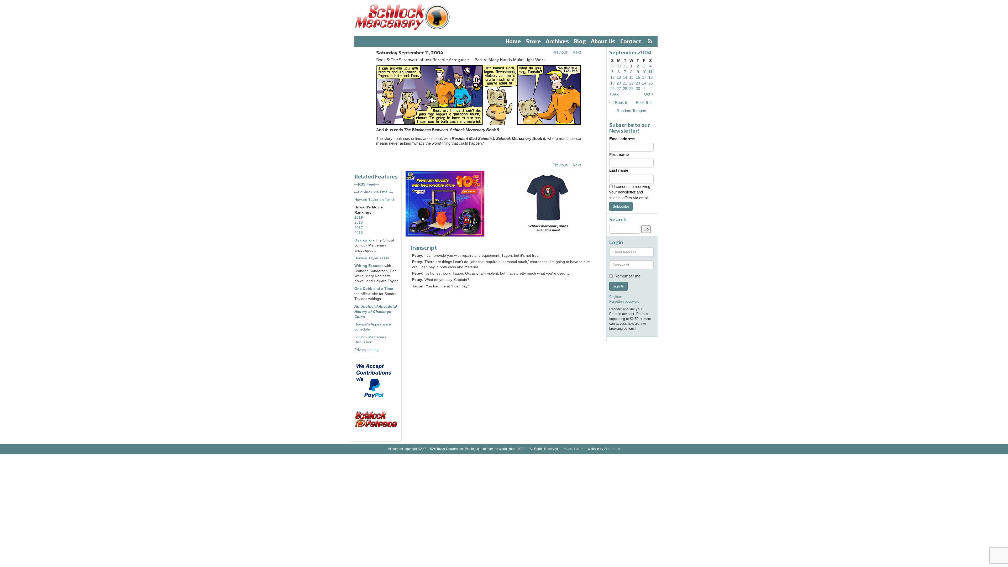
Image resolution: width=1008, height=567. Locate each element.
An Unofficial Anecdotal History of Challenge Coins (375, 311)
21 (625, 83)
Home (513, 41)
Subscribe (621, 206)
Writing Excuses (369, 266)
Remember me (627, 276)
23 (638, 83)
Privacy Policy (573, 449)
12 (612, 77)
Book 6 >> (645, 102)
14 (625, 77)
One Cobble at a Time (373, 289)
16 (638, 77)
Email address (622, 138)
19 (612, 83)
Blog (580, 41)
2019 (358, 217)
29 (612, 66)
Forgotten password (624, 301)
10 (644, 72)
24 (644, 83)
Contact (630, 41)
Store (533, 41)
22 (631, 83)
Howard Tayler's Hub (371, 258)
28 (625, 88)
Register (615, 297)
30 (619, 66)
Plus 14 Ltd (612, 449)
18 (650, 77)
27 (619, 88)
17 (644, 77)
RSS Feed (366, 184)
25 (650, 83)
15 (631, 77)
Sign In (618, 286)
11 (650, 72)
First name (619, 154)
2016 (358, 233)
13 (619, 77)
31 (625, 66)
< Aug (614, 94)
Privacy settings (367, 350)
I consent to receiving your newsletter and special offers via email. (629, 192)
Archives (557, 41)
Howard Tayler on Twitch (374, 200)
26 (612, 88)
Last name (618, 170)
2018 (358, 222)
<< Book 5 (618, 102)
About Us (603, 41)
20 (619, 83)
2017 (358, 228)
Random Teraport (631, 110)
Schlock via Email (374, 192)
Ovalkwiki (363, 240)
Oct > (649, 94)
